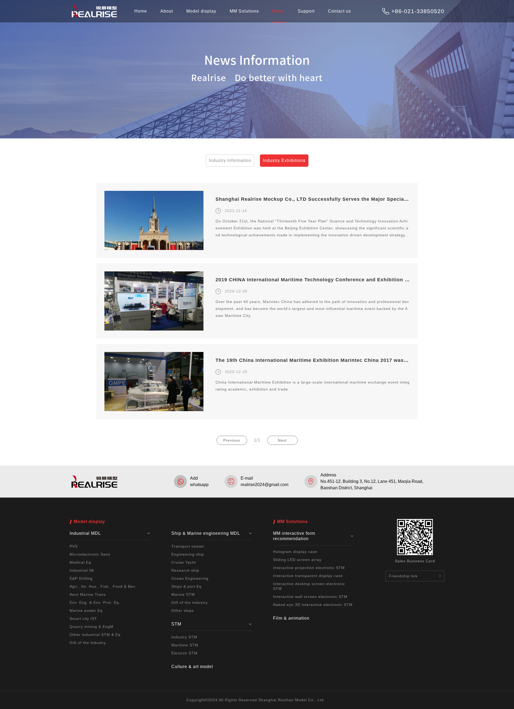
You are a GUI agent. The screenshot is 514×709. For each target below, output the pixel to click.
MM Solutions (244, 11)
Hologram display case (295, 551)
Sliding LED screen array (297, 560)
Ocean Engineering (190, 578)
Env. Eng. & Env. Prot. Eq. (95, 602)
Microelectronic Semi (90, 554)
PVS (74, 546)
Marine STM (183, 594)
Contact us (339, 11)
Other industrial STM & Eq (95, 634)
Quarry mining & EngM (92, 626)
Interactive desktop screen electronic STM (309, 586)
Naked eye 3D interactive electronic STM (313, 604)
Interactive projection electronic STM (309, 568)
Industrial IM (82, 570)
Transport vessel (187, 546)
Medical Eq (80, 562)
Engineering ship (187, 554)
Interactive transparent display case (308, 576)
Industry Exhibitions (284, 160)
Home (140, 11)
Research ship (185, 570)
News (278, 11)
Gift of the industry (88, 642)
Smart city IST (83, 618)
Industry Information (230, 160)
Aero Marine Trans (88, 594)
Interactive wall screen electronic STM (310, 596)
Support (306, 11)
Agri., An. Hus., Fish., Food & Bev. (103, 586)
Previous (231, 440)
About (166, 11)
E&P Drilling (81, 578)
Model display (201, 11)
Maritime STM (184, 645)
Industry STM (184, 637)
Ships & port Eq (186, 586)
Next (282, 440)
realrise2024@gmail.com (264, 484)
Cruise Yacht (183, 562)
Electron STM (184, 653)
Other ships (182, 610)
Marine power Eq (86, 610)
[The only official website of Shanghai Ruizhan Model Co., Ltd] (94, 16)
